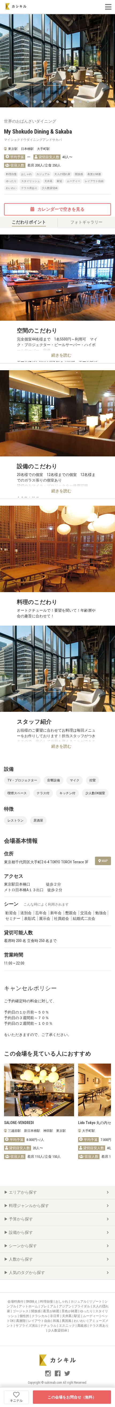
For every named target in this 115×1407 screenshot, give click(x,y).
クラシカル (40, 1316)
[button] (27, 101)
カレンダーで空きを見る (60, 209)
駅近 (77, 1316)
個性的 (25, 1316)
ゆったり (87, 1311)
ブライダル (82, 1306)
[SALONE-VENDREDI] (39, 1090)
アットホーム (29, 1306)
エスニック (67, 1325)
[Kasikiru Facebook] (58, 1376)
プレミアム (48, 1306)
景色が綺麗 (70, 1311)
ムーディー (91, 1316)
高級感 (82, 1325)
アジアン (65, 1306)
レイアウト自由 (39, 1321)
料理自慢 (47, 1301)
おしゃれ (62, 1301)
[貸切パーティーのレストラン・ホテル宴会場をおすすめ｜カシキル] (16, 6)
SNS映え (32, 1301)
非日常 (55, 1316)
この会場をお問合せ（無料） (72, 1397)
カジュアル (79, 1301)
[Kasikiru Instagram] (48, 1376)
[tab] (28, 222)
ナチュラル (48, 1325)
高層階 (21, 1321)
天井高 (67, 1316)
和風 (56, 1321)
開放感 (36, 1311)
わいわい (80, 1321)
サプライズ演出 (27, 1325)
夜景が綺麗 (51, 1311)
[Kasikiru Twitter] (67, 1376)
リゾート (96, 1301)
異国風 (67, 1321)
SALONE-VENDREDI (19, 1123)
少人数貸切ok (58, 1330)
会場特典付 (15, 1301)
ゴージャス (21, 1311)
